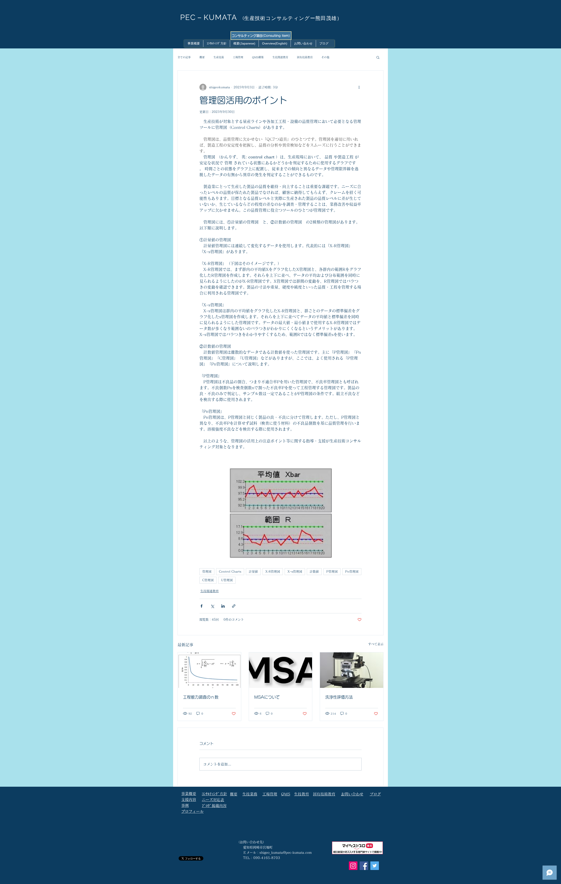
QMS (285, 794)
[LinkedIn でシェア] (223, 606)
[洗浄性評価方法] (351, 670)
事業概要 (188, 793)
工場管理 (238, 57)
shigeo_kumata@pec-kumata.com (285, 852)
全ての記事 (184, 57)
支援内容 (188, 799)
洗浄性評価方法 (339, 697)
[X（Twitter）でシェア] (212, 606)
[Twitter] (374, 865)
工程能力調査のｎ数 (200, 697)
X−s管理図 (295, 571)
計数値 (314, 571)
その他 (325, 57)
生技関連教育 (280, 57)
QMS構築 (258, 57)
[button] (378, 57)
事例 (185, 805)
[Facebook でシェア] (201, 606)
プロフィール (192, 811)
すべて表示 (375, 644)
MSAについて (267, 697)
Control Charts (230, 571)
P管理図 (332, 571)
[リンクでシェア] (234, 606)
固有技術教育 (305, 57)
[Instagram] (353, 865)
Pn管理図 (352, 571)
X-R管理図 (272, 571)
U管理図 (227, 580)
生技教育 (301, 794)
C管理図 (208, 580)
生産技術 (218, 57)
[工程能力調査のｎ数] (209, 670)
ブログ (375, 794)
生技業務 (249, 794)
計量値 (253, 571)
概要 (202, 57)
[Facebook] (364, 865)
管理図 (206, 571)
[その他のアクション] (359, 87)
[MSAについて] (280, 670)
